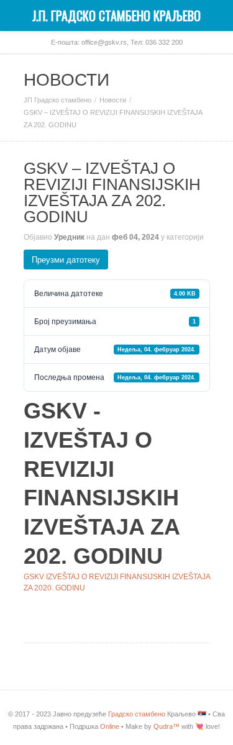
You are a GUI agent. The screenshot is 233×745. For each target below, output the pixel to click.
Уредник (69, 237)
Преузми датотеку (66, 259)
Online (109, 726)
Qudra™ (166, 726)
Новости (112, 100)
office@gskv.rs (104, 42)
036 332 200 (164, 42)
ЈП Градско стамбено (57, 100)
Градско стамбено (136, 714)
